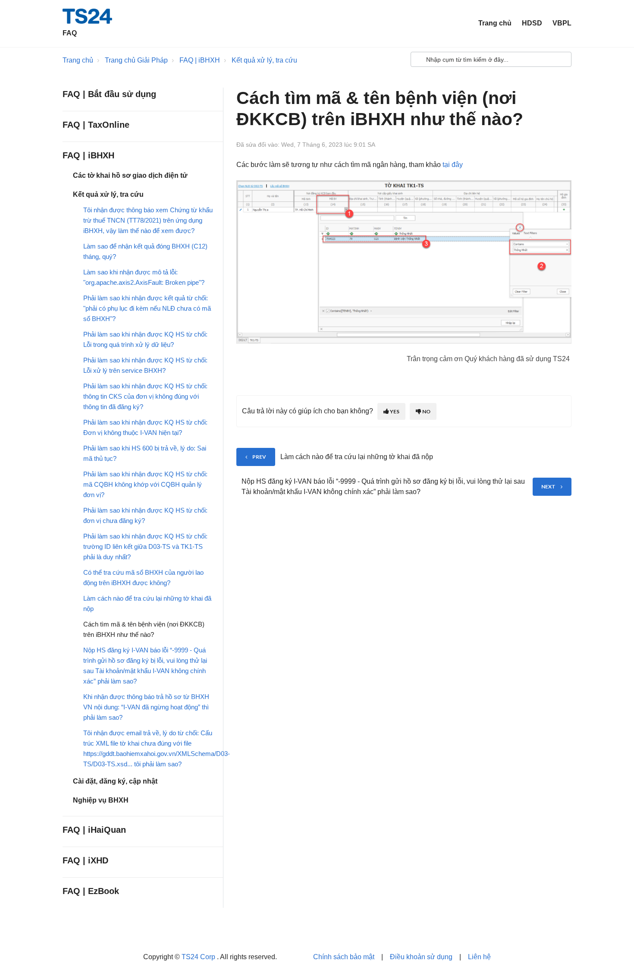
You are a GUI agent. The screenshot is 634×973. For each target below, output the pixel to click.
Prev (259, 456)
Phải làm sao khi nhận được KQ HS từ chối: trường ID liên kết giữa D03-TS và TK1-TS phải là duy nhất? (145, 546)
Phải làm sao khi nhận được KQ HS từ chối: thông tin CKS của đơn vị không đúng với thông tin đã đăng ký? (145, 396)
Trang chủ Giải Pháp (136, 60)
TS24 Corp (199, 956)
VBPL (561, 23)
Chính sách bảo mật (343, 956)
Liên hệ (479, 956)
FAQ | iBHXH (199, 60)
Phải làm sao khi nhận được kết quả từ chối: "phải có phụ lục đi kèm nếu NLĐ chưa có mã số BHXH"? (147, 308)
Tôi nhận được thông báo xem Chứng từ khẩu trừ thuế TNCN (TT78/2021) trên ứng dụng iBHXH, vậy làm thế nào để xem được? (148, 220)
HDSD (532, 23)
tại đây (453, 164)
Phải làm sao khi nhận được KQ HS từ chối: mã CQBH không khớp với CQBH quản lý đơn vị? (145, 484)
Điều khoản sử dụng (421, 956)
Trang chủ (495, 23)
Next (548, 486)
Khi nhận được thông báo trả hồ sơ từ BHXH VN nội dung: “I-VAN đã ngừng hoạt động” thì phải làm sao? (146, 707)
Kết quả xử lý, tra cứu (264, 60)
